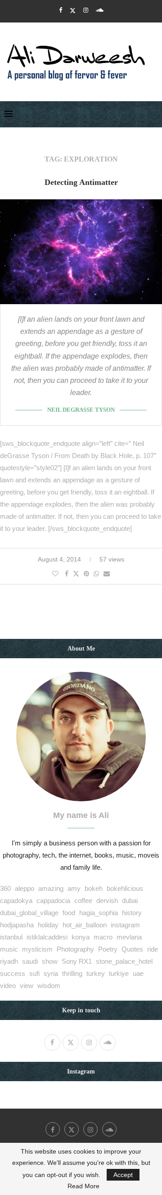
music (9, 949)
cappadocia (53, 900)
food (69, 912)
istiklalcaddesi (47, 937)
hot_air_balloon (85, 925)
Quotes (132, 949)
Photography (75, 949)
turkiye (119, 973)
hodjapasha (17, 925)
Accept (123, 1174)
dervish (107, 900)
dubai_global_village (29, 912)
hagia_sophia (98, 912)
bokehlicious (125, 888)
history (132, 912)
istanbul (11, 937)
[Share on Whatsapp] (96, 573)
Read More (83, 1186)
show (50, 961)
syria (51, 973)
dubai (130, 900)
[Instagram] (85, 10)
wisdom (48, 985)
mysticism (37, 949)
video (8, 985)
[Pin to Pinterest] (86, 573)
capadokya (16, 900)
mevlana (129, 937)
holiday (48, 925)
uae (138, 973)
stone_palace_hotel (124, 961)
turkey (95, 973)
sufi (34, 973)
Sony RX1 (77, 961)
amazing (50, 888)
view (26, 985)
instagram (125, 925)
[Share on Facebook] (66, 573)
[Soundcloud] (100, 10)
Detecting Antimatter (81, 182)
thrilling (72, 973)
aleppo (24, 888)
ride (152, 949)
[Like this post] (55, 573)
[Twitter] (73, 10)
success (12, 973)
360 (5, 888)
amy (74, 888)
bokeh (94, 888)
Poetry (107, 949)
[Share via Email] (107, 573)
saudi (30, 961)
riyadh (9, 961)
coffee (83, 900)
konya (81, 937)
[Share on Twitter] (76, 573)
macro (103, 937)
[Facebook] (60, 10)
